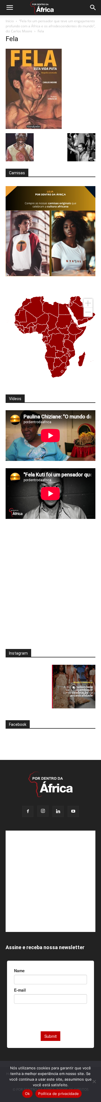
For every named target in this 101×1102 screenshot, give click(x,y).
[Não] (94, 1081)
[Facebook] (27, 811)
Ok (27, 1093)
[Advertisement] (50, 587)
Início (10, 21)
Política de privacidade (58, 1093)
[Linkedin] (58, 811)
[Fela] (34, 127)
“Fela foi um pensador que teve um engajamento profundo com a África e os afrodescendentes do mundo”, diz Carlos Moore (50, 26)
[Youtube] (73, 811)
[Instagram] (43, 811)
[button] (10, 7)
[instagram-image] (27, 686)
